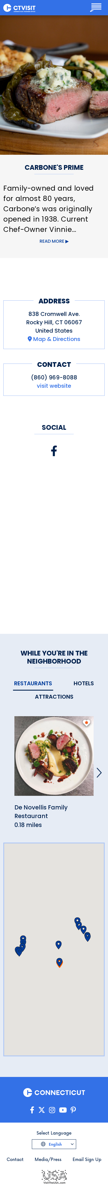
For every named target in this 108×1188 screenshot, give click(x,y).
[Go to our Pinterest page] (73, 1110)
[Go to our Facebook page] (32, 1110)
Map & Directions (56, 339)
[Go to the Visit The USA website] (54, 1176)
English (55, 1144)
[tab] (33, 684)
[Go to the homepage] (19, 7)
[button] (59, 962)
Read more (52, 241)
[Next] (99, 772)
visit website (54, 386)
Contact (15, 1159)
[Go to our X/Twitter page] (41, 1110)
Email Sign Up (87, 1159)
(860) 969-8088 (54, 377)
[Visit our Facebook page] (54, 451)
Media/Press (48, 1159)
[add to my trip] (86, 723)
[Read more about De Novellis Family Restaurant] (54, 759)
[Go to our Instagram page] (52, 1110)
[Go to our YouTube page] (63, 1110)
